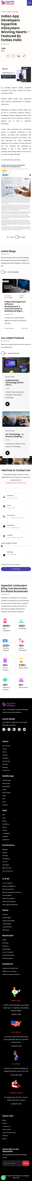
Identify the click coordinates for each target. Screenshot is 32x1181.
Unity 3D (5, 914)
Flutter (4, 789)
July (3, 48)
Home (3, 12)
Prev (12, 237)
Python (4, 821)
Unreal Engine (6, 918)
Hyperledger (6, 949)
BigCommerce (7, 868)
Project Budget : (6, 543)
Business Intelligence (9, 886)
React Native (6, 792)
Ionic (3, 799)
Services (5, 755)
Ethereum (5, 946)
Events (4, 752)
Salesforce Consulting (9, 971)
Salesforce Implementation (11, 974)
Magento (5, 849)
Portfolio (5, 764)
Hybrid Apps (6, 786)
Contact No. (11, 515)
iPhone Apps (6, 783)
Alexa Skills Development (10, 905)
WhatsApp (10, 525)
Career (4, 749)
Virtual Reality (6, 924)
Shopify (4, 852)
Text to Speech (7, 883)
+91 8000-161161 (16, 1014)
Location (10, 535)
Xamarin (5, 805)
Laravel (4, 830)
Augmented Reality (8, 921)
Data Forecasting (7, 889)
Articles (4, 1123)
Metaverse (5, 930)
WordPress (5, 824)
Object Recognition (8, 898)
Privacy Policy (6, 1129)
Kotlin (4, 796)
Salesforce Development (10, 968)
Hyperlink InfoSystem (15, 1176)
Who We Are (6, 746)
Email (8, 505)
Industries (5, 758)
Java (3, 818)
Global (4, 1139)
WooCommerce (7, 871)
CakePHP (5, 836)
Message (10, 552)
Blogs (4, 1120)
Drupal (4, 827)
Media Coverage (12, 12)
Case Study (6, 761)
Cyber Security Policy (9, 1132)
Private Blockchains (8, 955)
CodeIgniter (6, 833)
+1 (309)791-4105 (16, 1046)
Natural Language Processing (11, 892)
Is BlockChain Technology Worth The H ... (14, 382)
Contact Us (6, 770)
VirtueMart (5, 865)
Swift (4, 802)
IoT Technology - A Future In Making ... (14, 435)
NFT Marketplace (7, 958)
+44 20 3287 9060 (16, 1075)
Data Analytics (7, 895)
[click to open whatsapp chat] (3, 1177)
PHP (3, 815)
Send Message (16, 569)
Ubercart (5, 855)
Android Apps (6, 780)
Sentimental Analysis (9, 901)
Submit (25, 1163)
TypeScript (5, 839)
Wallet (4, 940)
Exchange (5, 943)
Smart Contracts (7, 952)
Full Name (10, 496)
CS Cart (4, 862)
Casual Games (7, 927)
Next (23, 237)
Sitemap (5, 767)
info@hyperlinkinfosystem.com (16, 483)
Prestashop (6, 859)
